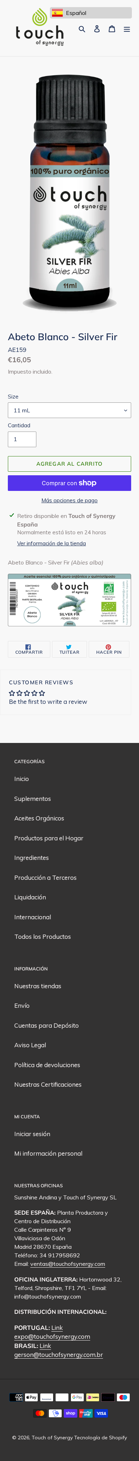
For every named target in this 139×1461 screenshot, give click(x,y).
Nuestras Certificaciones (48, 1084)
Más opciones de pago (69, 500)
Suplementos (32, 798)
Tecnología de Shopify (100, 1437)
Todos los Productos (42, 936)
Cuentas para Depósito (46, 1025)
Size (13, 396)
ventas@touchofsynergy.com (67, 1263)
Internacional (32, 917)
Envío (22, 1005)
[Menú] (126, 28)
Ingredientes (31, 857)
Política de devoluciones (47, 1065)
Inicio (21, 778)
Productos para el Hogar (48, 838)
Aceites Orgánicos (39, 818)
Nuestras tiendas (37, 986)
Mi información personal (48, 1153)
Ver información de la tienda (51, 543)
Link (57, 1327)
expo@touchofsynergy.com (52, 1336)
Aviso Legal (30, 1045)
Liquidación (30, 897)
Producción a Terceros (45, 877)
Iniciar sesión (32, 1134)
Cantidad (19, 425)
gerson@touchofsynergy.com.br (58, 1354)
